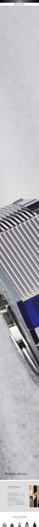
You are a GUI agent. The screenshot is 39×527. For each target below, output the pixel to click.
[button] (1, 243)
